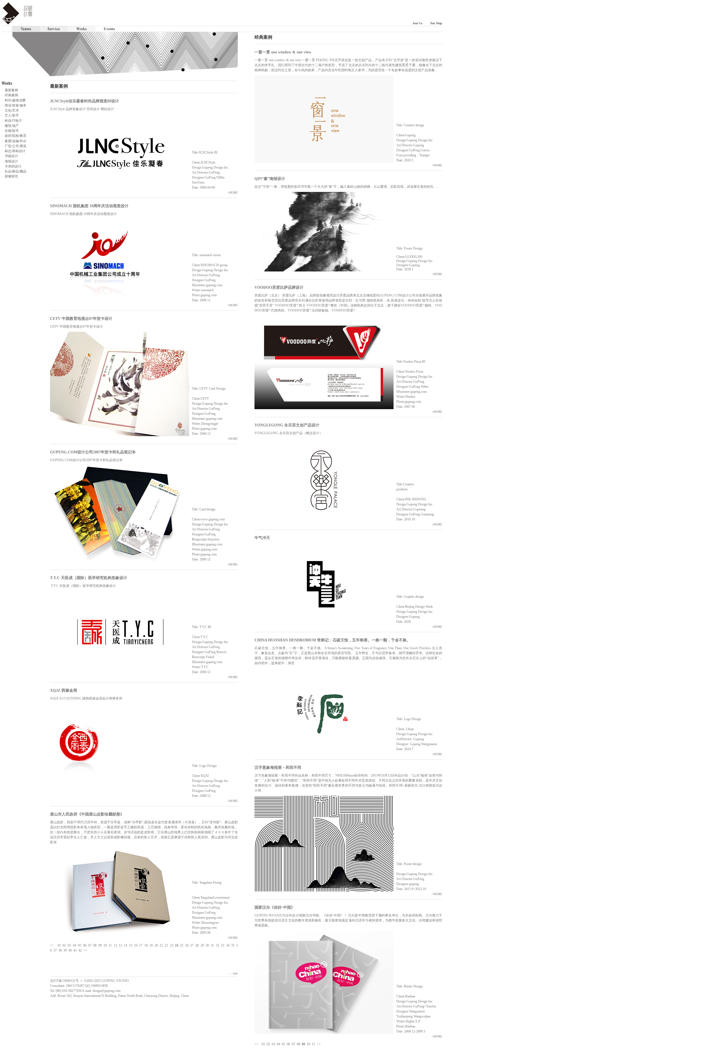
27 (192, 945)
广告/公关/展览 (15, 146)
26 (187, 945)
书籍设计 (11, 156)
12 (115, 945)
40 (70, 950)
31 (212, 945)
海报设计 (11, 161)
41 (75, 950)
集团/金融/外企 (15, 141)
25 (181, 945)
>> (319, 1044)
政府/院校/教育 (15, 136)
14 (125, 945)
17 (140, 945)
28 (197, 945)
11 (313, 1044)
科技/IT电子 (13, 121)
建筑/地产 (12, 126)
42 (80, 950)
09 (100, 945)
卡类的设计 (13, 166)
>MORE (437, 165)
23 (171, 945)
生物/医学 (12, 131)
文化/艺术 (12, 110)
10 (308, 1044)
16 (135, 945)
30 (207, 945)
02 (268, 1044)
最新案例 (11, 90)
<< (256, 1044)
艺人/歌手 (12, 115)
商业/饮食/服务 (15, 105)
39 (65, 950)
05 (283, 1044)
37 (55, 950)
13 (120, 945)
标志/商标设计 (15, 151)
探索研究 (11, 176)
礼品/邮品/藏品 (15, 171)
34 (227, 945)
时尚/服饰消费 (15, 100)
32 (217, 945)
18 (146, 945)
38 (60, 950)
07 (293, 1044)
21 (161, 945)
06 (288, 1044)
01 (263, 1044)
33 (222, 945)
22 (166, 945)
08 (298, 1044)
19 (151, 945)
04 (278, 1044)
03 (273, 1044)
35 (232, 945)
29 (202, 945)
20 (156, 945)
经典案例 (11, 95)
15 (130, 945)
